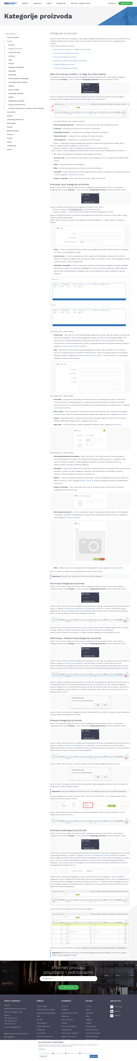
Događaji (89, 1020)
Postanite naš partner (93, 1033)
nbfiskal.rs (117, 1015)
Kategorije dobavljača (16, 67)
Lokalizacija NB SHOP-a (15, 119)
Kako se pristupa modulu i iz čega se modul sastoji (72, 49)
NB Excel (11, 45)
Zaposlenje (89, 1013)
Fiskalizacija (41, 1030)
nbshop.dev (118, 1006)
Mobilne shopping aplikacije (46, 1013)
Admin (9, 149)
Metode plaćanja (13, 131)
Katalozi (11, 86)
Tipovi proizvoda (14, 52)
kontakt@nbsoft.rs (15, 1027)
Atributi (11, 63)
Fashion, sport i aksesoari (70, 1033)
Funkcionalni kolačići (86, 1053)
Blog (87, 1016)
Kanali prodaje (13, 90)
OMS (38, 1016)
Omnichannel (41, 1033)
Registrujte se (125, 3)
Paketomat (65, 1016)
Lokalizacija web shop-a (69, 1013)
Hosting (64, 1023)
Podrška (88, 1023)
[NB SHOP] (10, 3)
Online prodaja (42, 1006)
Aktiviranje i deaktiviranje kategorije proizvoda (70, 61)
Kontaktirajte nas (91, 1040)
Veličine (11, 97)
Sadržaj (9, 127)
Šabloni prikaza (85, 480)
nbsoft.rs (117, 1011)
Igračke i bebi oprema (68, 1036)
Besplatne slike (66, 1030)
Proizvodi (11, 56)
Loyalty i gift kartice (43, 1026)
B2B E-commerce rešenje (46, 1009)
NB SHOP (64, 1006)
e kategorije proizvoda (81, 745)
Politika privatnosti (92, 1036)
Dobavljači (12, 71)
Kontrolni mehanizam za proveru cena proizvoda (26, 108)
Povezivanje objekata (73, 517)
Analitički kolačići (59, 1053)
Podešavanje (11, 146)
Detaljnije (41, 1049)
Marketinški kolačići (72, 1053)
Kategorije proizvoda (15, 49)
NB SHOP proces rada (44, 1036)
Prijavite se (68, 987)
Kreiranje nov (69, 745)
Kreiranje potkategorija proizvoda (66, 68)
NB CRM (40, 1020)
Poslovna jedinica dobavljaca (18, 78)
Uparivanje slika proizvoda (17, 82)
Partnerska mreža (92, 1030)
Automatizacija (42, 1023)
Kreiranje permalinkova (75, 175)
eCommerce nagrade (68, 1026)
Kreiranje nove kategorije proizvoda (66, 53)
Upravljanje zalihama (16, 93)
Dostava (10, 116)
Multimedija (11, 123)
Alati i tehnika (65, 1040)
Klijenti (88, 1009)
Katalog (9, 41)
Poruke (9, 138)
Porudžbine (11, 112)
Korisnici (10, 134)
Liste (10, 60)
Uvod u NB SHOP (13, 37)
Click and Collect (67, 1020)
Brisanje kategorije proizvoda (64, 64)
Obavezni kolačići (46, 1053)
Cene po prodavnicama (16, 104)
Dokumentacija (10, 34)
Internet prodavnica (43, 1040)
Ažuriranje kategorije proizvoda (65, 57)
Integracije (64, 1009)
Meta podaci (122, 414)
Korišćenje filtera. (84, 146)
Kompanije (12, 75)
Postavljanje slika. (117, 568)
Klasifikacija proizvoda (16, 101)
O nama (88, 1006)
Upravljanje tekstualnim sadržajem (73, 346)
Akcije (9, 142)
